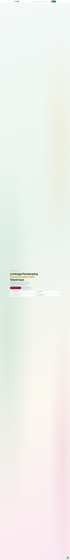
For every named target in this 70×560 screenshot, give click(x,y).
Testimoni (47, 1)
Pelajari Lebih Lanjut (27, 287)
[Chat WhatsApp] (68, 558)
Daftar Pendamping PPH (16, 287)
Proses (43, 1)
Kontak (50, 1)
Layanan (37, 1)
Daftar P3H (53, 1)
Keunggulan (40, 1)
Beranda (34, 1)
